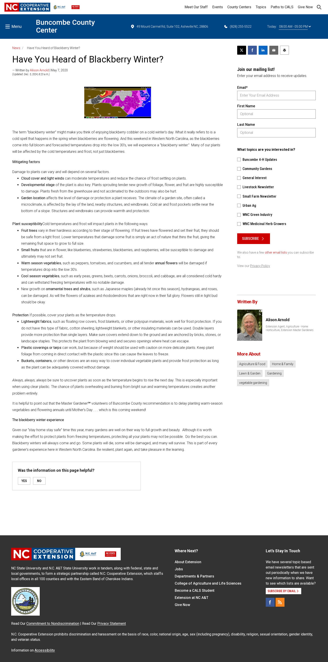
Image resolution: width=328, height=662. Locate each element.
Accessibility (45, 650)
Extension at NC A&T (191, 598)
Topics (261, 7)
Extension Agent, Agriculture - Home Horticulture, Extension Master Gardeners (289, 328)
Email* (242, 87)
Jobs (179, 569)
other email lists (276, 252)
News (16, 48)
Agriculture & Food (252, 364)
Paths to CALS (282, 7)
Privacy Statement (111, 623)
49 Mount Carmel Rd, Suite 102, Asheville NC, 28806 (172, 26)
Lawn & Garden (249, 373)
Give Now (305, 7)
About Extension (188, 562)
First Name (246, 106)
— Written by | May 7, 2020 (40, 70)
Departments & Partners (194, 576)
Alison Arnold (39, 70)
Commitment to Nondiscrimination (52, 623)
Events (217, 7)
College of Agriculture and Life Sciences (208, 583)
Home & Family (282, 364)
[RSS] (280, 602)
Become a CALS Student (194, 590)
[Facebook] (270, 602)
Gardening (274, 373)
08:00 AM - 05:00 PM (293, 26)
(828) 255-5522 (240, 26)
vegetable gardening (253, 383)
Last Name (246, 124)
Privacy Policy (260, 266)
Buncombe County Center (65, 26)
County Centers (239, 7)
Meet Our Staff (196, 7)
